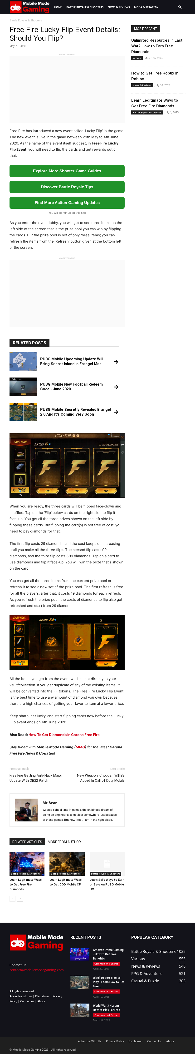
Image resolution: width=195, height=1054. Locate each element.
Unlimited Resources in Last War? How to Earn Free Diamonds (157, 46)
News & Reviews (119, 7)
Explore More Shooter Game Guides (67, 171)
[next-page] (20, 899)
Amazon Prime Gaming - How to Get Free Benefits (108, 954)
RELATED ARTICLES (27, 842)
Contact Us (154, 1041)
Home (58, 7)
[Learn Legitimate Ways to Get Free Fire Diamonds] (27, 864)
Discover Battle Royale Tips (67, 187)
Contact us (27, 1001)
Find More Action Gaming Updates (67, 202)
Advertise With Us (90, 1041)
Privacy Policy (115, 1041)
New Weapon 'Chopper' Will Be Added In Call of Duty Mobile (101, 778)
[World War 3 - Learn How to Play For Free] (79, 1010)
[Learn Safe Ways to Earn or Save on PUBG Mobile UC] (107, 864)
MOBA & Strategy (146, 7)
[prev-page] (12, 899)
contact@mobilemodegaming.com (37, 970)
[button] (179, 7)
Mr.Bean (50, 802)
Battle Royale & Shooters (84, 7)
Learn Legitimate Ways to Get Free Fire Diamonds (26, 884)
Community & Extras (106, 963)
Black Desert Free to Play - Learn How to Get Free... (109, 982)
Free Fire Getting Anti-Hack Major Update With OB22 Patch (36, 778)
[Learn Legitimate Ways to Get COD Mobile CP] (66, 864)
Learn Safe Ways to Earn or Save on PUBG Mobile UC (107, 884)
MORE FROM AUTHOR (64, 842)
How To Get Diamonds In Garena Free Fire (64, 734)
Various (137, 58)
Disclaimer (42, 996)
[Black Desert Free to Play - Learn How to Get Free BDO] (79, 982)
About (41, 1001)
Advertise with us (21, 996)
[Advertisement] (67, 89)
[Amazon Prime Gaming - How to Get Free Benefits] (79, 954)
